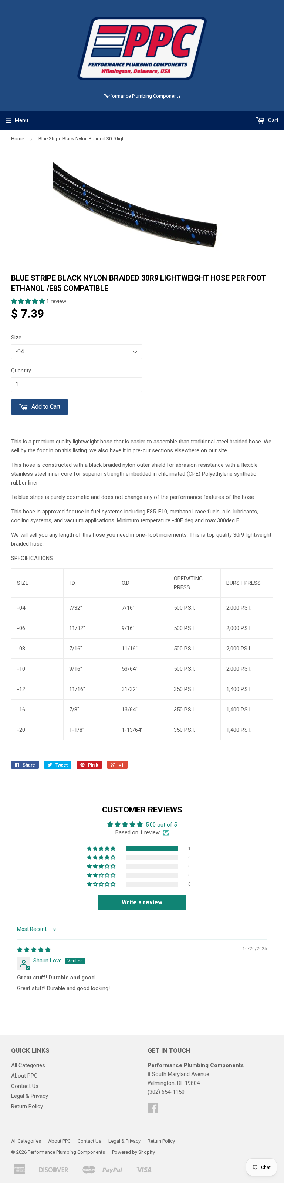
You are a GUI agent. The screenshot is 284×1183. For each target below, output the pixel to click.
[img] (34, 949)
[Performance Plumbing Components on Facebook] (153, 1110)
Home (17, 138)
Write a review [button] (142, 902)
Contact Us (24, 1086)
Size (16, 338)
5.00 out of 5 (161, 824)
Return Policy (27, 1106)
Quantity (21, 370)
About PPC (24, 1075)
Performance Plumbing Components (66, 1152)
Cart (272, 120)
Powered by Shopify (133, 1152)
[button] (28, 301)
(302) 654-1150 (166, 1092)
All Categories (28, 1065)
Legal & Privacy (29, 1096)
